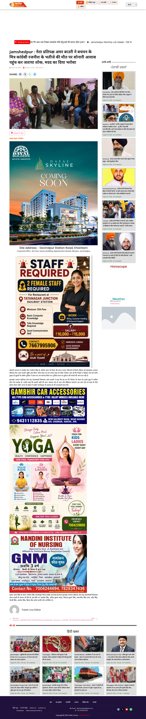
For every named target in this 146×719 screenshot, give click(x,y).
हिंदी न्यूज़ (15, 708)
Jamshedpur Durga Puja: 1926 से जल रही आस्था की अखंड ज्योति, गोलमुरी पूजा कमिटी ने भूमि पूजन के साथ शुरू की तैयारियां (24, 687)
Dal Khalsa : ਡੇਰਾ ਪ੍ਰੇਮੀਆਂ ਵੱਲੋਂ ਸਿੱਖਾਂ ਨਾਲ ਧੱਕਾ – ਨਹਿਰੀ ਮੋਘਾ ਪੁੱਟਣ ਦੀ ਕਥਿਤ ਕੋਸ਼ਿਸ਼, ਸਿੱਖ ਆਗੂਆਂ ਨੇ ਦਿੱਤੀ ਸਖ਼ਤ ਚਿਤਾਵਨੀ (117, 94)
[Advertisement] (73, 24)
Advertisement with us (34, 711)
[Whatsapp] (131, 709)
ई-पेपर (113, 3)
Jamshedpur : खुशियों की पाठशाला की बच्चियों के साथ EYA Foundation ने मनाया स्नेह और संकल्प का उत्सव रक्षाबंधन (24, 657)
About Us (33, 708)
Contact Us (42, 708)
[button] (20, 74)
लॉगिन (81, 7)
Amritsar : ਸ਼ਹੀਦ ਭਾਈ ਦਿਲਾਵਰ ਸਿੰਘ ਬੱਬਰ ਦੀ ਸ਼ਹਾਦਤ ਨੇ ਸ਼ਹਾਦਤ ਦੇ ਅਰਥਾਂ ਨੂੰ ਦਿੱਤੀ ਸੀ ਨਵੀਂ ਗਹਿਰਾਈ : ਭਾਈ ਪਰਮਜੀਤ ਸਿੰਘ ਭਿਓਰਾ (118, 255)
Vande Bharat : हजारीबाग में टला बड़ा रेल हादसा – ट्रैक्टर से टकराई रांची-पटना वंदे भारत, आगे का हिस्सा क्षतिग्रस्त (87, 657)
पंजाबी (94, 702)
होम (80, 3)
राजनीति (68, 702)
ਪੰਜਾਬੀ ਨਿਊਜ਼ (24, 708)
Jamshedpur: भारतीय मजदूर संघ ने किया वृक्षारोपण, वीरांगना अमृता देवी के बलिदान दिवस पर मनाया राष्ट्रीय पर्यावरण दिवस (56, 687)
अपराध (76, 702)
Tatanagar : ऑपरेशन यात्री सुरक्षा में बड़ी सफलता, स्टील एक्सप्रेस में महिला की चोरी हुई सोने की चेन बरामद (57, 657)
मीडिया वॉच (85, 702)
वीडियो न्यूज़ (90, 3)
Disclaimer (20, 711)
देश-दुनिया (59, 702)
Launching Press (84, 715)
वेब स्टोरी (102, 3)
